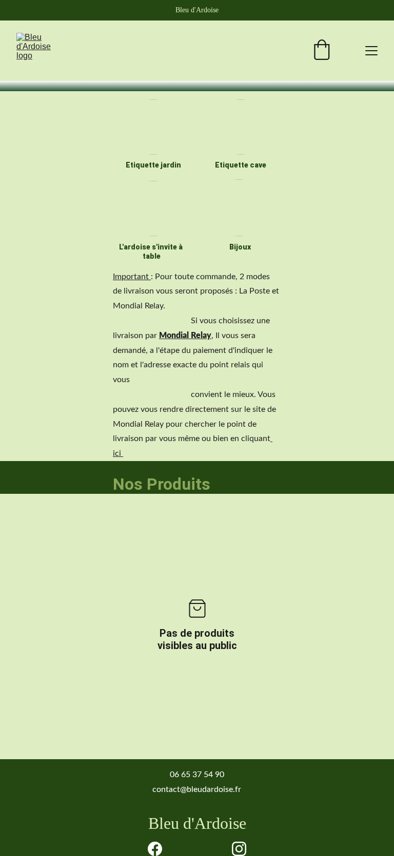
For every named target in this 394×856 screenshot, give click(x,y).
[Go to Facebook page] (155, 849)
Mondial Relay (185, 335)
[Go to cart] (321, 51)
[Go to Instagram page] (239, 849)
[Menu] (371, 50)
